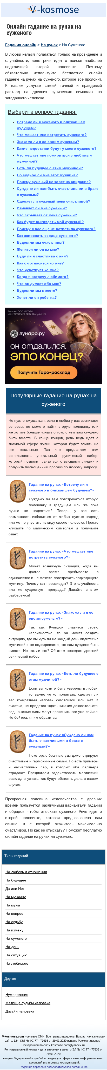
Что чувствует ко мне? (38, 270)
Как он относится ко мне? (40, 263)
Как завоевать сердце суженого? (47, 236)
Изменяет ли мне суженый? (42, 208)
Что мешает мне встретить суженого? (52, 135)
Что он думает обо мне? (39, 284)
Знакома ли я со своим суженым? (48, 142)
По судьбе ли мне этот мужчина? (47, 175)
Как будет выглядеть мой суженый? (50, 222)
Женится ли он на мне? (38, 249)
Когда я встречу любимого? (43, 277)
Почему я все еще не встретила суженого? (56, 229)
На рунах (49, 45)
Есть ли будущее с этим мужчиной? (50, 168)
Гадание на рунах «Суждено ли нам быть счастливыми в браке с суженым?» (61, 741)
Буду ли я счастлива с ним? (43, 256)
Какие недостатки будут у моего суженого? (57, 148)
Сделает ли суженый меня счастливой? (53, 201)
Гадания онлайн (20, 45)
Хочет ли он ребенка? (37, 297)
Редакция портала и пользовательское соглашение (54, 1066)
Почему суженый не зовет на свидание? (54, 182)
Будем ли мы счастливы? (41, 242)
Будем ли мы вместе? (37, 290)
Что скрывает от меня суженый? (47, 215)
